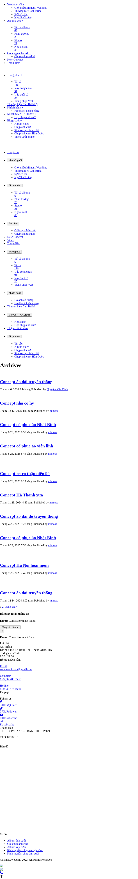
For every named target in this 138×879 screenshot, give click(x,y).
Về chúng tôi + (15, 4)
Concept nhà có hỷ (17, 403)
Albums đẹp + (15, 20)
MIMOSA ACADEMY (19, 314)
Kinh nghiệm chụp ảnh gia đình (25, 850)
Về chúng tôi (15, 160)
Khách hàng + (15, 107)
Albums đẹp (15, 185)
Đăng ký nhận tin (10, 627)
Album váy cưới (16, 847)
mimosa (54, 410)
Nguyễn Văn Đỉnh (57, 389)
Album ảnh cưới (16, 840)
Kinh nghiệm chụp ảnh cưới (23, 853)
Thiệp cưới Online (17, 328)
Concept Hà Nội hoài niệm (24, 565)
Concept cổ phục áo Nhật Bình (28, 424)
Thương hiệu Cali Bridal (21, 306)
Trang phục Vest (23, 101)
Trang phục (14, 251)
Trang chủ (13, 152)
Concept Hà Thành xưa (21, 495)
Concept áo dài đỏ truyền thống (29, 516)
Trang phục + (14, 75)
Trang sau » (11, 606)
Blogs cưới (14, 336)
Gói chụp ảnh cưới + (19, 53)
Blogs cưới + (14, 120)
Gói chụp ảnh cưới (17, 843)
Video (10, 240)
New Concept (15, 59)
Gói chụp (13, 223)
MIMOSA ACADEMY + (21, 114)
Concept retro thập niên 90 (25, 473)
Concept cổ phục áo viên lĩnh (26, 446)
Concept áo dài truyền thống (26, 381)
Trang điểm (13, 62)
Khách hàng (15, 293)
